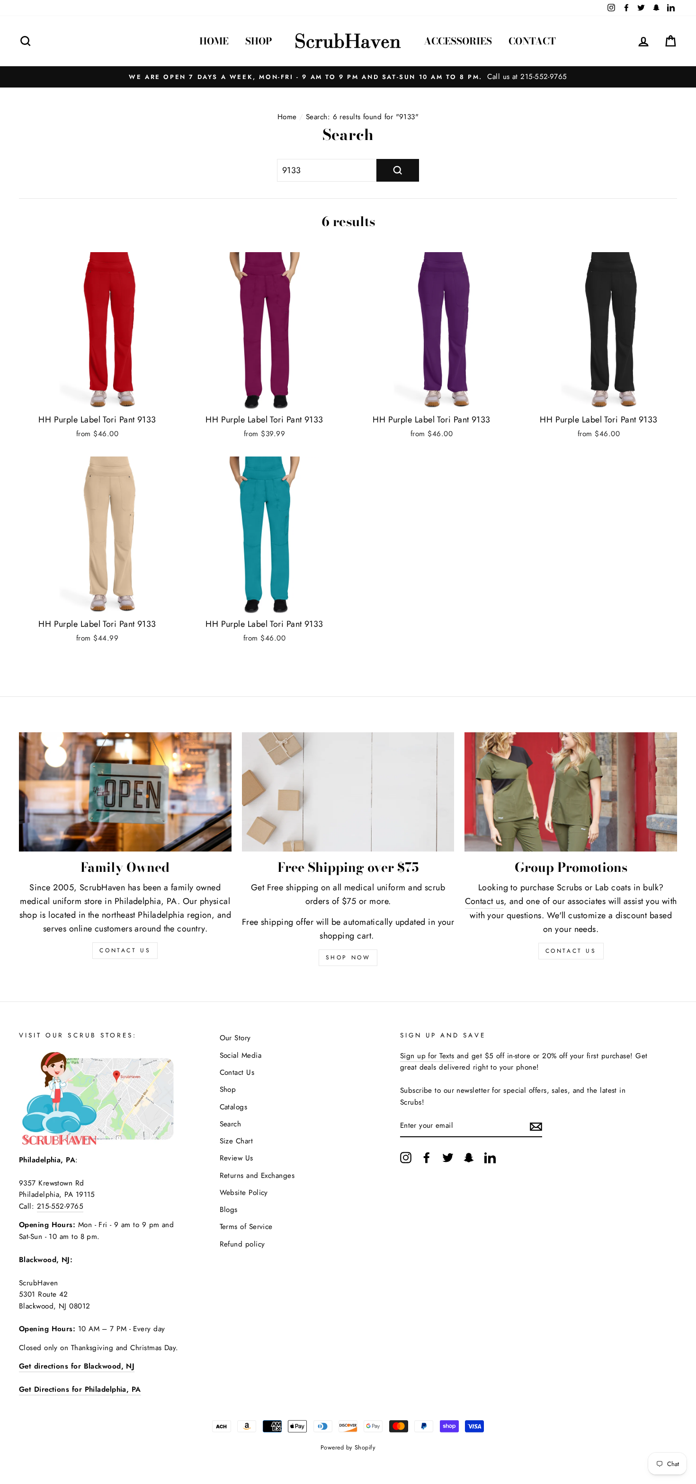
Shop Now (348, 957)
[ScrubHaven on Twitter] (448, 1157)
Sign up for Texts (427, 1056)
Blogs (229, 1209)
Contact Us (571, 951)
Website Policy (244, 1192)
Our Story (235, 1038)
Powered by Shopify (348, 1447)
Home (214, 41)
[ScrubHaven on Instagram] (405, 1157)
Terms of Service (246, 1226)
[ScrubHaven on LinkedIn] (490, 1157)
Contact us (484, 901)
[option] (348, 76)
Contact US (125, 950)
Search (230, 1124)
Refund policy (242, 1244)
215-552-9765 (60, 1206)
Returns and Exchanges (257, 1175)
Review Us (236, 1158)
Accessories (458, 41)
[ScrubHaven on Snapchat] (468, 1157)
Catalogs (234, 1107)
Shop (258, 41)
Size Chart (236, 1141)
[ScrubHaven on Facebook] (426, 1157)
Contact (532, 41)
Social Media (240, 1055)
